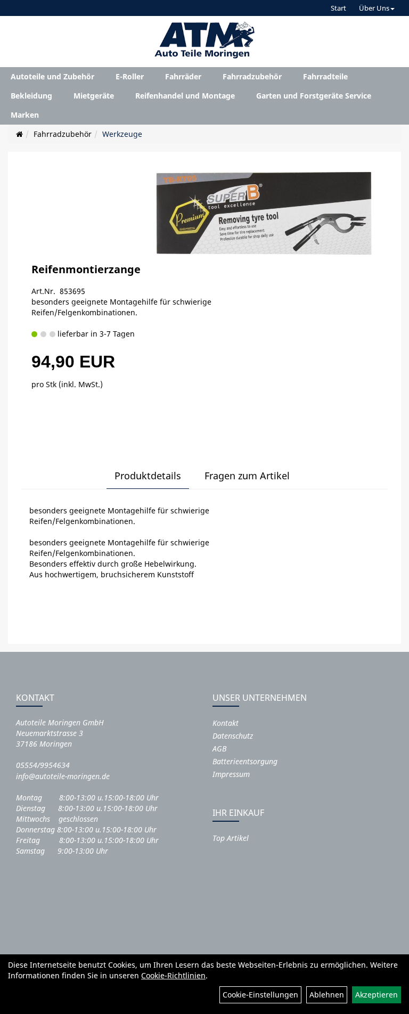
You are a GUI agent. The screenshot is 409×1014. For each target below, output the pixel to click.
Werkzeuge (122, 134)
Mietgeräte (93, 96)
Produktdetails (147, 475)
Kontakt (225, 723)
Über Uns (374, 8)
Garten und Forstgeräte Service (313, 96)
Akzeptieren (376, 995)
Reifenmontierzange (86, 269)
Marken (25, 115)
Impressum (231, 774)
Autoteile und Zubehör (52, 76)
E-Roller (130, 76)
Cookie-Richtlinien (173, 975)
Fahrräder (183, 76)
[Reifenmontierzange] (263, 212)
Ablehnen (326, 995)
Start (338, 8)
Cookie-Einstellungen (260, 995)
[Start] (19, 134)
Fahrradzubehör (252, 76)
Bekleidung (31, 96)
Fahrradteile (325, 76)
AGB (219, 748)
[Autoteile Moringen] (204, 40)
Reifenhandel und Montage (185, 96)
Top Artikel (230, 838)
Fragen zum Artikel (247, 475)
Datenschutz (232, 736)
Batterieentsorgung (244, 761)
